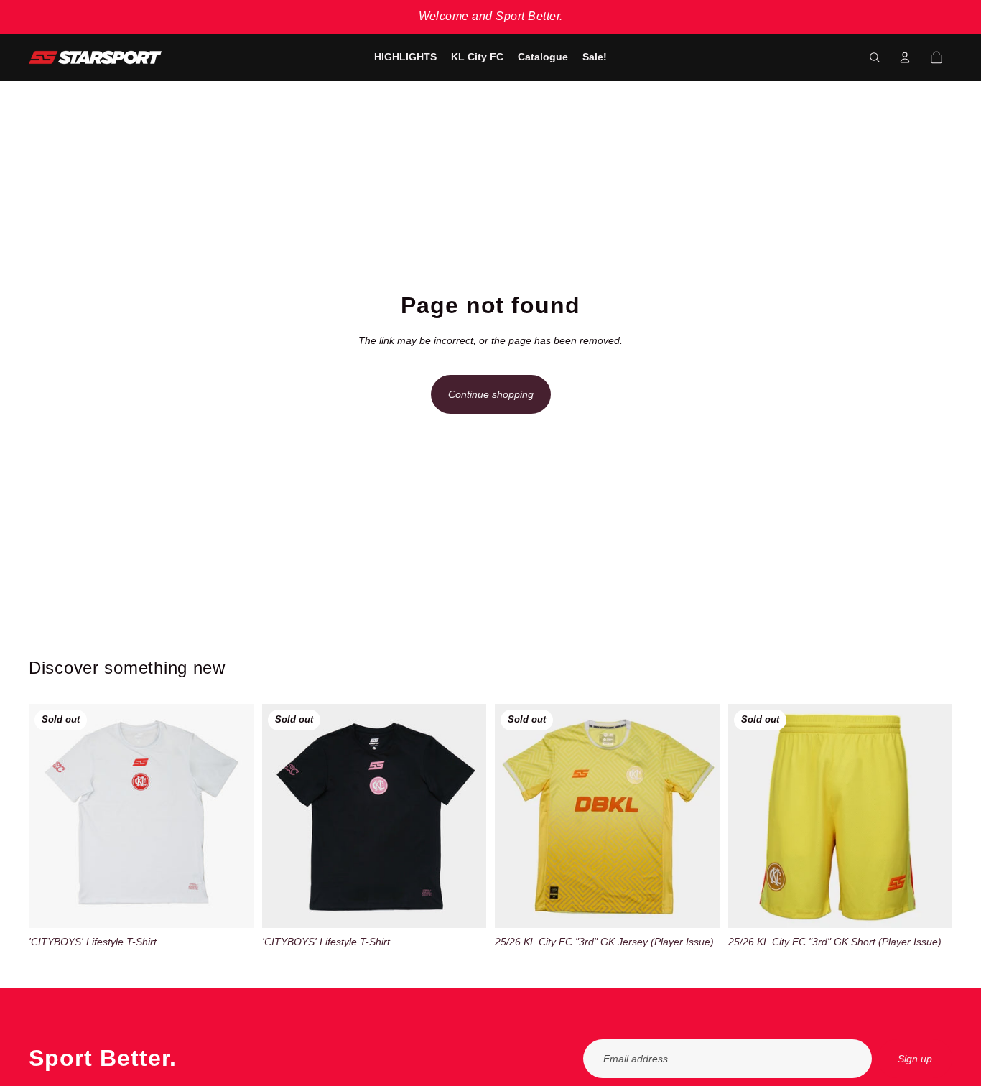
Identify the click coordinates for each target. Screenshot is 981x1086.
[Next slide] (232, 816)
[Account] (905, 57)
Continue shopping (491, 394)
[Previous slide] (50, 816)
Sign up (915, 1058)
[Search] (875, 57)
